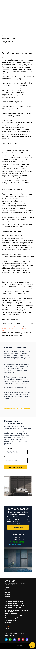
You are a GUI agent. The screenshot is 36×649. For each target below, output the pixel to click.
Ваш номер (8, 448)
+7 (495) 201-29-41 (10, 624)
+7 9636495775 (18, 545)
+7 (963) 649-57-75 (10, 626)
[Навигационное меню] (33, 2)
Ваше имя (6, 456)
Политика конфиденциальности (14, 633)
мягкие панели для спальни (12, 326)
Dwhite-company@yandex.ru (13, 630)
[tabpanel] (18, 458)
